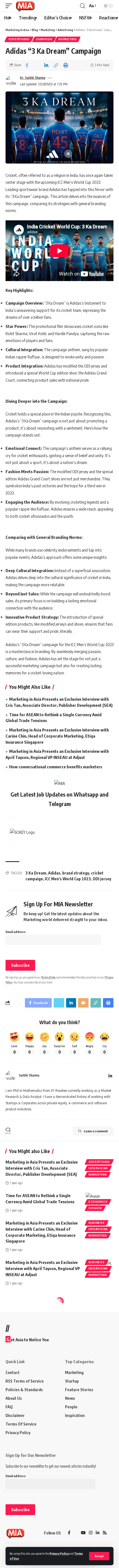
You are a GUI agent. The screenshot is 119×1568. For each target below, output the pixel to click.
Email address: (16, 932)
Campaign (44, 39)
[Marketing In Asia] (25, 6)
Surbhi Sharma (29, 1075)
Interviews (98, 1168)
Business (97, 1222)
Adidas (54, 873)
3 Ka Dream (35, 873)
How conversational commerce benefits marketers (55, 766)
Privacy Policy (59, 1553)
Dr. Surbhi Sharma (32, 78)
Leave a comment (96, 1131)
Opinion (95, 1208)
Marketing (67, 39)
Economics (98, 1201)
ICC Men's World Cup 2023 (68, 878)
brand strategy (75, 873)
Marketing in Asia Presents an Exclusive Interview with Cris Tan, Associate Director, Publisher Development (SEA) (42, 1168)
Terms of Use (48, 977)
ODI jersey (102, 878)
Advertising (19, 39)
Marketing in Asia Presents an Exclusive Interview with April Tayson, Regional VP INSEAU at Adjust (43, 1268)
